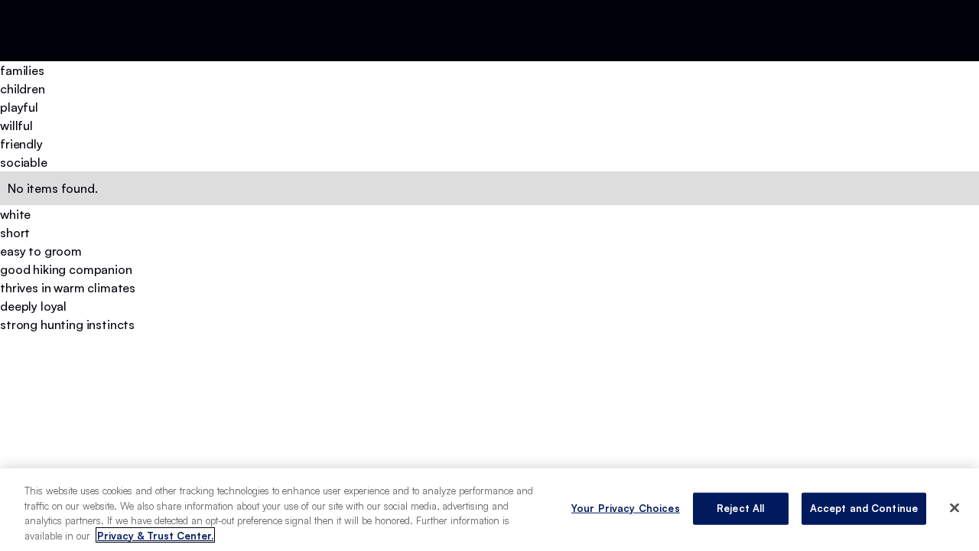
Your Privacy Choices (625, 508)
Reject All (740, 508)
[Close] (954, 507)
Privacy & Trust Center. (155, 535)
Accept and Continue (864, 508)
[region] (489, 509)
